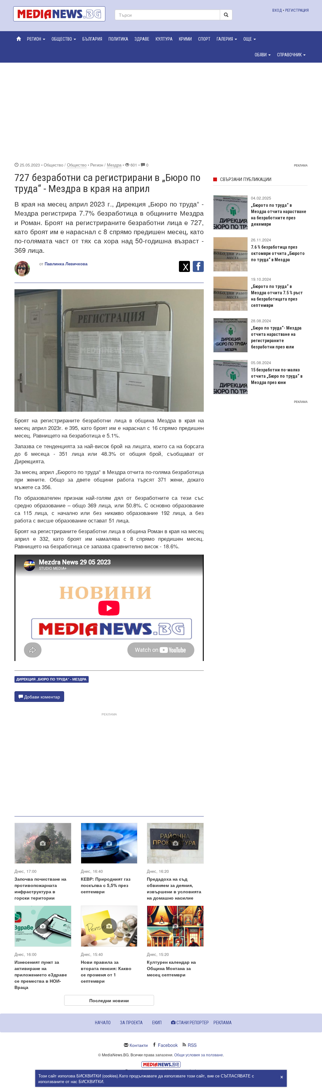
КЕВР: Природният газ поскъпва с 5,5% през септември (105, 885)
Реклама (223, 1022)
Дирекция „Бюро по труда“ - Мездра (51, 679)
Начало (103, 1022)
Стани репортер (192, 1022)
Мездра (114, 165)
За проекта (131, 1022)
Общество (76, 165)
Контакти (139, 1045)
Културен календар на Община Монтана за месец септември (171, 968)
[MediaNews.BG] (59, 13)
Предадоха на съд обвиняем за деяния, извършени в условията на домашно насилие (174, 888)
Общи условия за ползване (198, 1054)
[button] (36, 39)
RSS (192, 1045)
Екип (157, 1022)
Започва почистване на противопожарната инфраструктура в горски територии (40, 888)
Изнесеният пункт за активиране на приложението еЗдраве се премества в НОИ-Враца (40, 974)
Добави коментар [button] (41, 696)
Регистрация (297, 10)
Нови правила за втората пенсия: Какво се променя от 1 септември (106, 971)
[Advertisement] (161, 111)
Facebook (168, 1045)
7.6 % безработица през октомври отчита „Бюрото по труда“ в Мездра (278, 253)
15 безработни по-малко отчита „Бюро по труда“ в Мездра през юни (277, 376)
